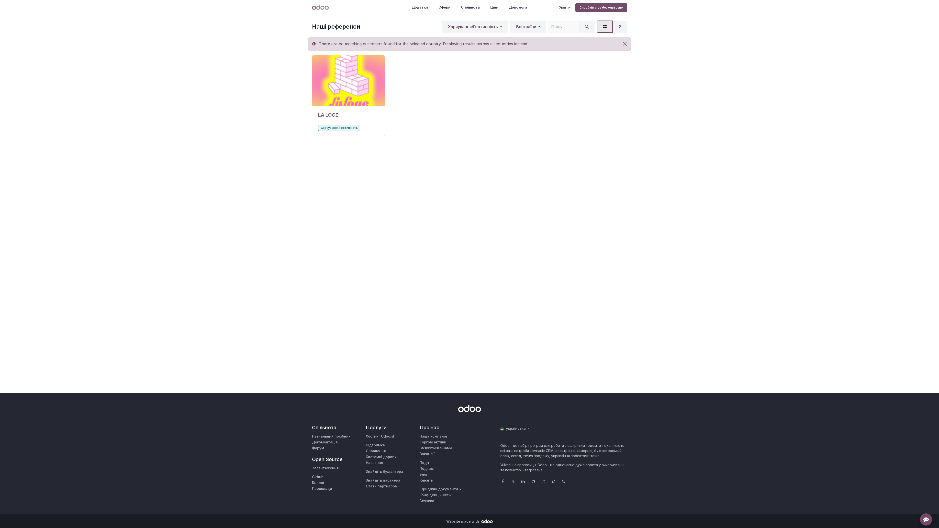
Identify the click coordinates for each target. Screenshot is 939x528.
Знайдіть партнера (383, 480)
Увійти (564, 7)
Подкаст (427, 468)
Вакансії (427, 454)
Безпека (427, 501)
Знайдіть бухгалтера (384, 471)
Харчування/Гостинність (473, 26)
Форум (318, 448)
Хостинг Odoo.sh (380, 436)
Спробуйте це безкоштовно (601, 7)
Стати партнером (382, 486)
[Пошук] (587, 27)
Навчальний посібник (331, 436)
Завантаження (325, 468)
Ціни (494, 7)
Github (318, 477)
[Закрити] (625, 44)
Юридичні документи (439, 489)
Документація (325, 442)
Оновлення (376, 451)
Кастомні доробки (382, 457)
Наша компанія (433, 436)
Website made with (463, 521)
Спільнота (470, 7)
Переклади (322, 488)
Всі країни (526, 26)
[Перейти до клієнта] (348, 80)
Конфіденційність (435, 495)
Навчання (374, 463)
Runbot (318, 483)
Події (424, 463)
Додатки (420, 7)
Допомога (518, 7)
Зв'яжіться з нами (436, 448)
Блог (424, 474)
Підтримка (375, 445)
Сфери (444, 7)
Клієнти (426, 480)
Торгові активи (433, 442)
